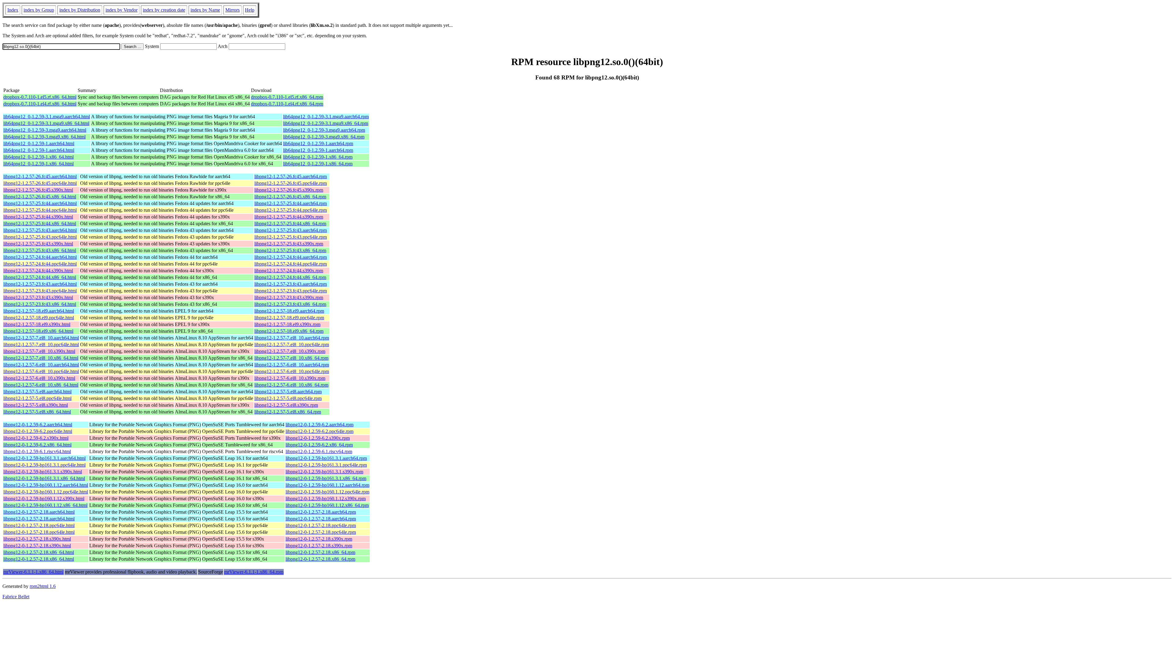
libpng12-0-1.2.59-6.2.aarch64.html (37, 424)
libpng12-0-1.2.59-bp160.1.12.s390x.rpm (326, 498)
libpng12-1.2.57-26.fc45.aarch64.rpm (290, 176)
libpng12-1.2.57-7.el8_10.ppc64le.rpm (291, 344)
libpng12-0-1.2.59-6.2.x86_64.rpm (319, 444)
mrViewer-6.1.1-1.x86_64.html (33, 571)
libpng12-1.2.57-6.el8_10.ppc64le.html (41, 371)
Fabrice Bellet (15, 596)
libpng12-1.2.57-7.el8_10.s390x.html (39, 351)
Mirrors (232, 10)
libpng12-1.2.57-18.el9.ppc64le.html (38, 317)
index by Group (39, 10)
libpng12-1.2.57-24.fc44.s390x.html (38, 270)
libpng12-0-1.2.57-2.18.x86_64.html (38, 552)
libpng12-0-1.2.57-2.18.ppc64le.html (39, 525)
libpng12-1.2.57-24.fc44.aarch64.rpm (290, 257)
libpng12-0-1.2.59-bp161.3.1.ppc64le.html (44, 465)
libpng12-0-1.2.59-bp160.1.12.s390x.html (43, 498)
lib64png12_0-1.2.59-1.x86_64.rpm (318, 157)
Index (12, 10)
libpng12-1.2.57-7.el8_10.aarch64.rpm (291, 337)
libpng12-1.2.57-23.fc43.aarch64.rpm (290, 284)
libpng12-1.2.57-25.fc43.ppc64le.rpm (290, 237)
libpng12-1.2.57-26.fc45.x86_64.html (39, 196)
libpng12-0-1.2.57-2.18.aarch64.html (39, 512)
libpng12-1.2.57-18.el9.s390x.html (36, 324)
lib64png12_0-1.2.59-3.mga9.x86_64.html (44, 136)
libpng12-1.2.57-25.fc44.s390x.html (38, 216)
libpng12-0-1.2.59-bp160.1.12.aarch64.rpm (327, 485)
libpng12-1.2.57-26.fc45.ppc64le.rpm (290, 183)
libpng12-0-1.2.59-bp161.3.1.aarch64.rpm (326, 458)
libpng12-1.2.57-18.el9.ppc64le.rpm (289, 317)
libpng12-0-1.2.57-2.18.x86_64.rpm (320, 552)
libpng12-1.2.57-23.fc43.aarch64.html (40, 284)
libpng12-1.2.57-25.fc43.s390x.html (38, 243)
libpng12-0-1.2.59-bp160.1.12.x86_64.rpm (327, 505)
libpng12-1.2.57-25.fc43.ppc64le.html (40, 237)
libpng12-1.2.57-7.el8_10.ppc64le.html (41, 344)
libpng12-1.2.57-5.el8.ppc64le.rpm (288, 398)
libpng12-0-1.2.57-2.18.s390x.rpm (319, 538)
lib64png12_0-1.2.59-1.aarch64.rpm (318, 143)
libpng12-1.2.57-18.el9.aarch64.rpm (289, 311)
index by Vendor (121, 10)
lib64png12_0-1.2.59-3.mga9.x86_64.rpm (323, 136)
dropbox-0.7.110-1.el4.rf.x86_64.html (39, 103)
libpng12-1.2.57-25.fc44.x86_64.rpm (290, 223)
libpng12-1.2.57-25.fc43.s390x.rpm (288, 243)
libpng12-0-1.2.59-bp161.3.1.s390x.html (42, 471)
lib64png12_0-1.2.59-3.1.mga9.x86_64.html (46, 123)
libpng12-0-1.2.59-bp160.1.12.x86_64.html (45, 505)
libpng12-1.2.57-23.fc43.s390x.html (38, 297)
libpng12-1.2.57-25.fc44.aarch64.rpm (290, 203)
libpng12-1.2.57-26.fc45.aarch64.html (40, 176)
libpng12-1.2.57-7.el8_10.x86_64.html (40, 358)
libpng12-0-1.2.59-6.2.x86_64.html (37, 444)
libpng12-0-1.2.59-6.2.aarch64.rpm (319, 424)
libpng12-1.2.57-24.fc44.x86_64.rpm (290, 277)
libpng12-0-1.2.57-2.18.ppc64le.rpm (321, 525)
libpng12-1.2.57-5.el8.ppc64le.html (37, 398)
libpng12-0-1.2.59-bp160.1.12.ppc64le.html (45, 491)
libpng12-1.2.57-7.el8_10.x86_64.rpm (291, 358)
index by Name (205, 10)
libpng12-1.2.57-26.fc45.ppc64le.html (40, 183)
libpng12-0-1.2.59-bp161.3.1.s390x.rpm (324, 471)
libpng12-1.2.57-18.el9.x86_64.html (38, 331)
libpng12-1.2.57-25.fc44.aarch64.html (40, 203)
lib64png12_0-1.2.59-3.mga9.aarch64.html (44, 130)
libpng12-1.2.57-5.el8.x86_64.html (37, 411)
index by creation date (164, 10)
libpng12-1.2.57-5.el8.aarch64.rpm (288, 391)
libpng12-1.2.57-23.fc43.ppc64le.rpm (290, 290)
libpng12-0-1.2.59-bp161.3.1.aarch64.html (44, 458)
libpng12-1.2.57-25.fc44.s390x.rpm (288, 216)
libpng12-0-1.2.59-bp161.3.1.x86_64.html (44, 478)
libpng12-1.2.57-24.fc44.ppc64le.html (40, 263)
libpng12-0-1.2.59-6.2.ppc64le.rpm (319, 431)
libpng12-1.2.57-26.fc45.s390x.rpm (288, 190)
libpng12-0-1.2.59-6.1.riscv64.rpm (319, 451)
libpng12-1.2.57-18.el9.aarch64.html (38, 311)
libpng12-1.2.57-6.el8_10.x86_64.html (40, 384)
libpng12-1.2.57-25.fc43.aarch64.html (40, 230)
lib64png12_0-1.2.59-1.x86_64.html (38, 157)
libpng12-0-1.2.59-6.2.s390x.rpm (318, 438)
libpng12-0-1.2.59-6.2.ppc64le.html (37, 431)
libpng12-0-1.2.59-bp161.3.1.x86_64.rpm (326, 478)
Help (249, 10)
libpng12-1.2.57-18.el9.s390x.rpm (287, 324)
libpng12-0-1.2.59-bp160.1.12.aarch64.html (45, 485)
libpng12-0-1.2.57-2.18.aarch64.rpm (321, 512)
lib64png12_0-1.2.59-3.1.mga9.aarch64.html (46, 116)
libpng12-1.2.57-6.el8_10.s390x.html (39, 378)
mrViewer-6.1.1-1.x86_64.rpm (253, 571)
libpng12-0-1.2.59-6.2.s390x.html (35, 438)
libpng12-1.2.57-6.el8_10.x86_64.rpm (291, 384)
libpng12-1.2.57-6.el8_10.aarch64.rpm (291, 364)
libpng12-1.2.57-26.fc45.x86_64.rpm (290, 196)
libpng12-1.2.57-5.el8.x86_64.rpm (287, 411)
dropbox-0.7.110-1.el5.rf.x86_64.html (39, 97)
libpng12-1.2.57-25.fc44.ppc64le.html (40, 210)
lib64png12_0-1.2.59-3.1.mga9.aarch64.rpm (326, 116)
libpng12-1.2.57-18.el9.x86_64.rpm (288, 331)
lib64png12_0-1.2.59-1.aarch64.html (38, 143)
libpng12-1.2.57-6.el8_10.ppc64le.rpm (291, 371)
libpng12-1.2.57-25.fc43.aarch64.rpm (290, 230)
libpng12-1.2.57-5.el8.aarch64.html (37, 391)
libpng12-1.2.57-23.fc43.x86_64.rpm (290, 304)
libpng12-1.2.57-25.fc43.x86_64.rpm (290, 250)
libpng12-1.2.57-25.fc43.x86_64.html (39, 250)
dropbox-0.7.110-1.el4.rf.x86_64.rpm (287, 103)
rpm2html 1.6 (43, 586)
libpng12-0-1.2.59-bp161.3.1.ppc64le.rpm (326, 465)
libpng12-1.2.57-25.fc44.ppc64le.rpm (290, 210)
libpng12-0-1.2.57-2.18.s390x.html (37, 538)
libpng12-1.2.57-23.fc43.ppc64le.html (40, 290)
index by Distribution (79, 10)
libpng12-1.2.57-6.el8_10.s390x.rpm (289, 378)
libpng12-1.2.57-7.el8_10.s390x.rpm (289, 351)
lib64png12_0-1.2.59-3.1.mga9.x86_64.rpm (325, 123)
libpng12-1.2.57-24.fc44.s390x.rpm (288, 270)
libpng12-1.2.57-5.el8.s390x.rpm (286, 405)
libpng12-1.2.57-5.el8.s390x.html (35, 405)
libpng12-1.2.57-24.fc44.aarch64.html (40, 257)
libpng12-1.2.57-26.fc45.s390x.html (38, 190)
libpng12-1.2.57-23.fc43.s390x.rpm (288, 297)
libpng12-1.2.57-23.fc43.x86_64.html (39, 304)
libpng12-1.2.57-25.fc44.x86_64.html (39, 223)
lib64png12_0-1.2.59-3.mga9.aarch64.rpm (324, 130)
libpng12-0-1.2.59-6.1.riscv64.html (37, 451)
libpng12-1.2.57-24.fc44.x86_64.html (39, 277)
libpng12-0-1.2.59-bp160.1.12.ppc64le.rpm (327, 491)
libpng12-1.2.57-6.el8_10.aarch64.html (41, 364)
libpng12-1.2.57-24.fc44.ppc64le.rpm (290, 263)
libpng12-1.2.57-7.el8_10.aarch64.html (41, 337)
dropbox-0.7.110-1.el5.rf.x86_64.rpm (287, 97)
